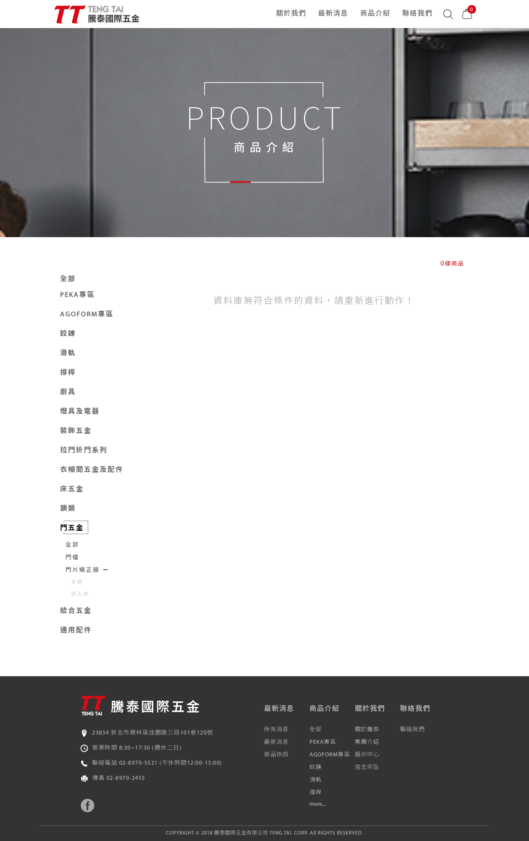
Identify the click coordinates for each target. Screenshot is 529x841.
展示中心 (367, 755)
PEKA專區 (322, 742)
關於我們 (291, 13)
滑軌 (315, 780)
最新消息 (333, 13)
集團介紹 (367, 742)
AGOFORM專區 (329, 755)
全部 (68, 279)
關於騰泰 (367, 730)
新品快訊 (276, 755)
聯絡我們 (417, 13)
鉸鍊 (315, 767)
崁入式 (80, 594)
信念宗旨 (367, 767)
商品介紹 (375, 13)
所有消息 (276, 730)
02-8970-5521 (138, 763)
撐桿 (315, 793)
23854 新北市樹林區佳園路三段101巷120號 (152, 733)
